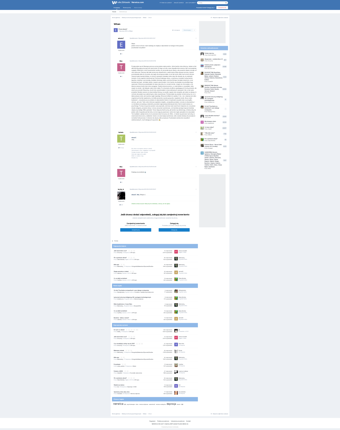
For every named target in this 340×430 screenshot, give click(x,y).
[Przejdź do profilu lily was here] (202, 65)
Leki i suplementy (190, 2)
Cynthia (119, 280)
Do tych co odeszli (119, 329)
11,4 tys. (122, 147)
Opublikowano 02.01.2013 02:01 (143, 132)
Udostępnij (176, 30)
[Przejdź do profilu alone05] (176, 272)
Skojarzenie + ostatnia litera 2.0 (214, 59)
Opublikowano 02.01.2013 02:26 (143, 166)
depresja (171, 404)
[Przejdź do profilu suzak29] (202, 73)
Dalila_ (119, 331)
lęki (182, 404)
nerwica (118, 403)
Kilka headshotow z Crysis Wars (123, 304)
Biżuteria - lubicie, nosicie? (121, 318)
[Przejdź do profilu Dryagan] (202, 145)
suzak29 (210, 81)
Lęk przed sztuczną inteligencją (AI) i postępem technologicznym (132, 297)
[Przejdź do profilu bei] (176, 386)
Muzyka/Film (137, 306)
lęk (125, 404)
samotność (152, 404)
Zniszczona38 (183, 250)
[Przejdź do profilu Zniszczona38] (176, 251)
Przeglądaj (117, 7)
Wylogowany (120, 292)
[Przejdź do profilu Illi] (176, 331)
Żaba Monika (120, 259)
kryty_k (121, 189)
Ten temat (219, 2)
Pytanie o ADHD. (118, 371)
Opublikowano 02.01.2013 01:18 (143, 61)
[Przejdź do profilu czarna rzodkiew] (176, 372)
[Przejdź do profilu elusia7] (116, 30)
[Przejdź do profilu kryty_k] (121, 196)
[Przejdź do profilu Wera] (202, 153)
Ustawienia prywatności (178, 421)
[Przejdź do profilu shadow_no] (202, 97)
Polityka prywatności (163, 421)
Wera (209, 168)
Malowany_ (182, 257)
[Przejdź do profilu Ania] (202, 86)
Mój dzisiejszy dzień (210, 121)
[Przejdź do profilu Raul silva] (176, 344)
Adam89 (119, 373)
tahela (120, 132)
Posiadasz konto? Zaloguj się (205, 7)
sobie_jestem (120, 366)
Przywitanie (117, 364)
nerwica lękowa (143, 404)
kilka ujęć (117, 264)
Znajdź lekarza (179, 2)
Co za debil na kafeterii (120, 278)
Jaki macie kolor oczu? (120, 250)
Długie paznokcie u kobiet (121, 271)
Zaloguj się (174, 230)
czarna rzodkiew (183, 371)
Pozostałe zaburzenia (136, 373)
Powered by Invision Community (170, 427)
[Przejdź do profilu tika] (121, 67)
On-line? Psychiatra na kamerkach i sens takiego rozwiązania (131, 290)
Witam (131, 31)
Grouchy (119, 252)
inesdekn (119, 393)
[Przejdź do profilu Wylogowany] (176, 291)
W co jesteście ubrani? (120, 257)
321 (122, 204)
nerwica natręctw (161, 404)
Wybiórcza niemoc (119, 385)
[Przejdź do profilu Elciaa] (176, 351)
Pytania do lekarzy (166, 2)
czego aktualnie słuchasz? (212, 115)
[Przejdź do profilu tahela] (121, 139)
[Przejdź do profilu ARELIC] (202, 133)
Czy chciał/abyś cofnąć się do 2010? (124, 343)
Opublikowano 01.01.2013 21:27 (142, 38)
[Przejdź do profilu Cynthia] (176, 365)
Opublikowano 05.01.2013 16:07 (143, 189)
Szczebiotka (182, 392)
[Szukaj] (226, 2)
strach (178, 404)
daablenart (211, 123)
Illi (179, 329)
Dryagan (210, 148)
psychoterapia (131, 404)
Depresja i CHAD (132, 386)
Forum (114, 11)
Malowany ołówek (119, 350)
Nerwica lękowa (138, 299)
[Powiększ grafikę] (160, 120)
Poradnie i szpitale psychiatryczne (144, 292)
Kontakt (188, 421)
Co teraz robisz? (209, 127)
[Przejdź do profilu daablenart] (202, 122)
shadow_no (120, 299)
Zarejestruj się (222, 7)
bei (118, 386)
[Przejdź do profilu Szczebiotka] (176, 393)
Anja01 (210, 129)
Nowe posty (127, 7)
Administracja (123, 11)
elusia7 (125, 29)
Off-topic (132, 252)
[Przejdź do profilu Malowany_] (176, 258)
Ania (209, 92)
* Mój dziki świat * (210, 133)
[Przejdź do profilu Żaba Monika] (176, 279)
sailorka (119, 273)
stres (137, 404)
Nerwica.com (138, 2)
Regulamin (152, 421)
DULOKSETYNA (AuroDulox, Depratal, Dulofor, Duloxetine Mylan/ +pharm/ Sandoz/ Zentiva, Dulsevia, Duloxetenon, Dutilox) (214, 76)
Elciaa (180, 350)
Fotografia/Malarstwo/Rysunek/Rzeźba (142, 266)
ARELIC (210, 134)
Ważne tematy (138, 7)
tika (120, 61)
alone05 (181, 271)
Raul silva (181, 343)
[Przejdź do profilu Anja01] (202, 128)
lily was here (211, 68)
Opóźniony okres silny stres (122, 392)
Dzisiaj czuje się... (209, 53)
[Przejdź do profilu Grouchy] (202, 59)
